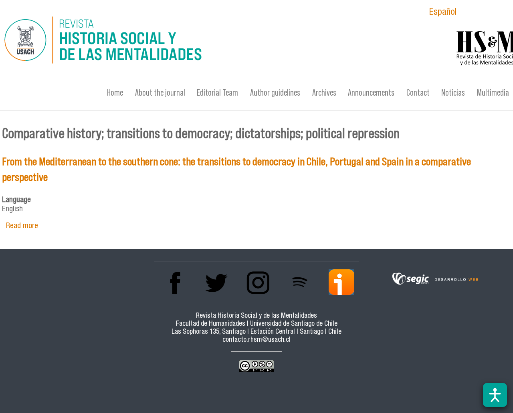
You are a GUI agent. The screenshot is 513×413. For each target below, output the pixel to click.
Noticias (453, 93)
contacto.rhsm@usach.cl (256, 340)
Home (115, 93)
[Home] (170, 41)
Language (16, 200)
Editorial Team (217, 93)
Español (442, 13)
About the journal (160, 93)
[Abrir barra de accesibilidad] (495, 395)
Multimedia (493, 93)
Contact (418, 93)
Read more (22, 226)
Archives (324, 93)
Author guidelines (275, 93)
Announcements (371, 93)
